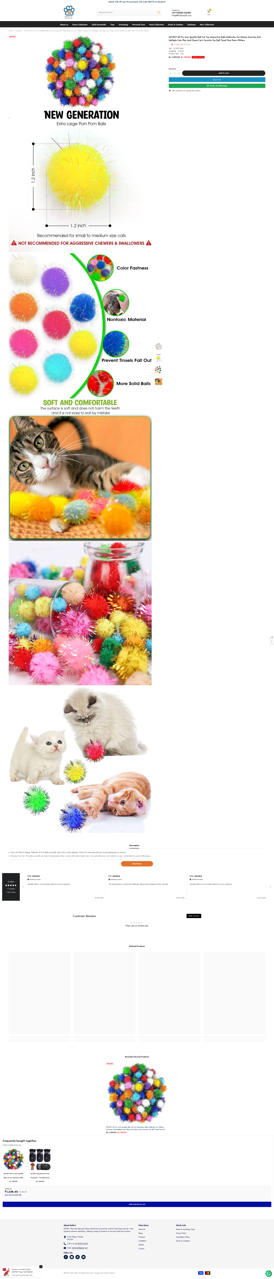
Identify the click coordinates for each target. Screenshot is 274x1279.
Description (134, 845)
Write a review (193, 916)
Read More (137, 863)
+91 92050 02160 (81, 1243)
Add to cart (224, 73)
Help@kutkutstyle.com (181, 15)
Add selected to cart (137, 1204)
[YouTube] (83, 1257)
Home (11, 30)
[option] (158, 346)
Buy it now (217, 80)
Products (19, 30)
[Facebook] (66, 1257)
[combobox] (126, 12)
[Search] (129, 12)
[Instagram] (72, 1257)
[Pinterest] (77, 1257)
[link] (39, 1037)
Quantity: (172, 68)
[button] (158, 338)
